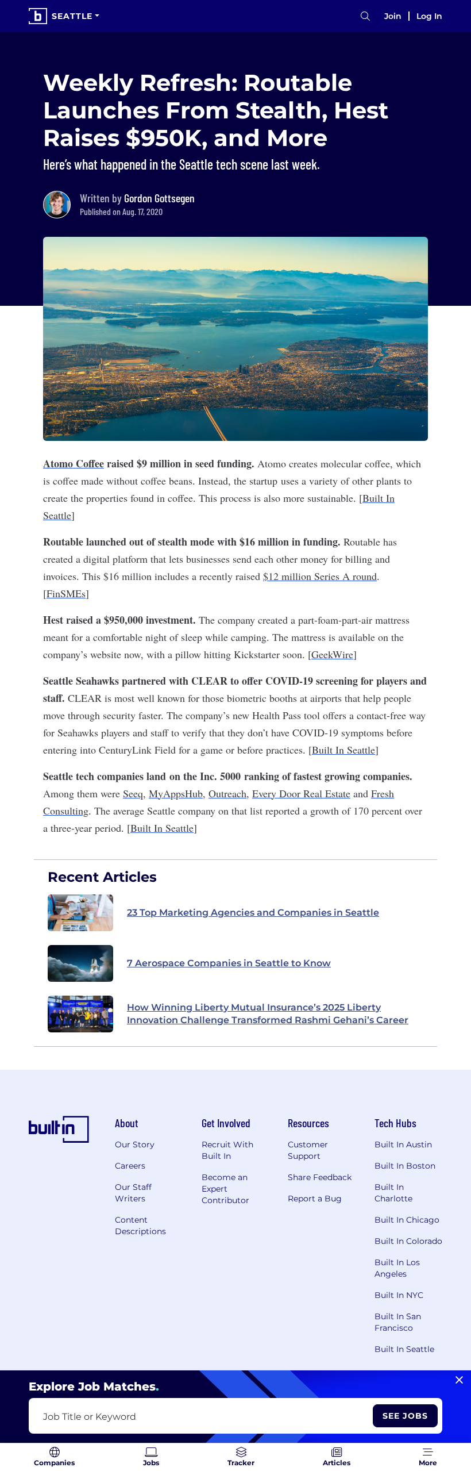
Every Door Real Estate (301, 793)
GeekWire (332, 654)
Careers (130, 1166)
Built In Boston (405, 1166)
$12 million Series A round (320, 576)
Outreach (227, 793)
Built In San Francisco (398, 1322)
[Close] (459, 1380)
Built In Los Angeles (397, 1268)
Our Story (135, 1144)
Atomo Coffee (73, 463)
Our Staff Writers (133, 1193)
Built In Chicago (407, 1220)
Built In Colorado (408, 1241)
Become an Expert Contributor (225, 1188)
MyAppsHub (176, 793)
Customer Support (308, 1150)
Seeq (133, 793)
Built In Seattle (343, 749)
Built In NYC (399, 1295)
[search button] (365, 16)
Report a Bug (315, 1198)
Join (392, 16)
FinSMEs (66, 593)
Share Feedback (320, 1177)
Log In (429, 16)
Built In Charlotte (393, 1193)
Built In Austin (403, 1144)
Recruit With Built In (227, 1150)
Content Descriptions (140, 1225)
